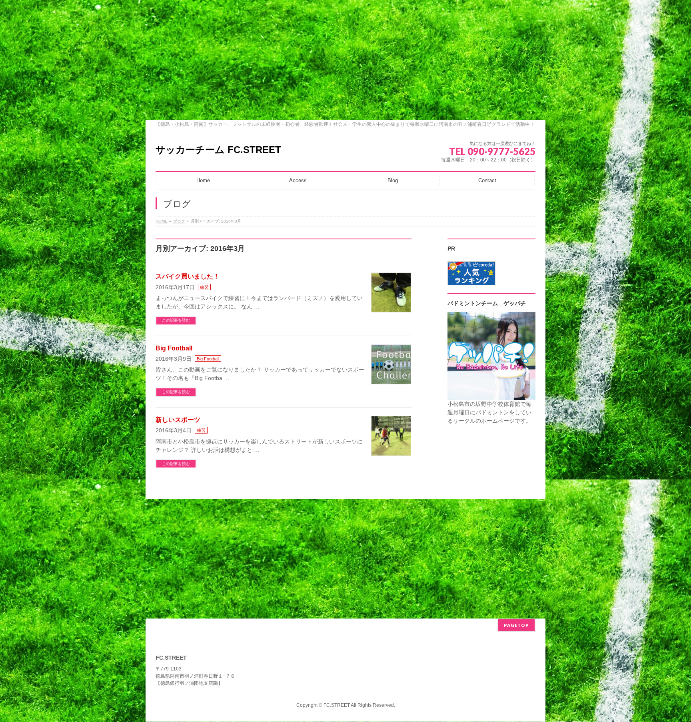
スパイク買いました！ (188, 276)
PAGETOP (516, 625)
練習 (204, 287)
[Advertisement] (345, 60)
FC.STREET (337, 705)
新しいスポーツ (178, 419)
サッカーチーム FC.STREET (218, 149)
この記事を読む (176, 320)
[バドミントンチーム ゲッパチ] (491, 395)
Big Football (174, 348)
